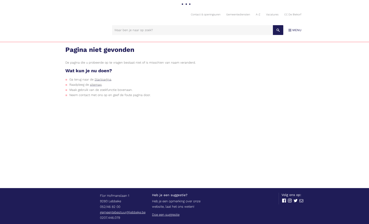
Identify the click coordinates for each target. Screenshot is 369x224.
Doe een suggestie (166, 215)
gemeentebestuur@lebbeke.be (122, 212)
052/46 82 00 (110, 207)
